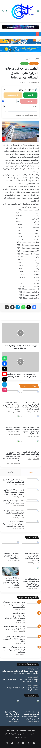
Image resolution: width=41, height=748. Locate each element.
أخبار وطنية (26, 59)
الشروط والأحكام (10, 734)
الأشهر (30, 472)
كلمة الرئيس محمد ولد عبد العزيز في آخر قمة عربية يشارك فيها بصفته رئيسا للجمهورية (13, 523)
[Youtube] (4, 374)
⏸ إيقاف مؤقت (12, 95)
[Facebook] (4, 363)
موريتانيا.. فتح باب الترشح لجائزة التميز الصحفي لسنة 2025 (30, 454)
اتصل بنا (23, 737)
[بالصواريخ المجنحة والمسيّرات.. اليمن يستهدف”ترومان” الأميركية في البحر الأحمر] (33, 616)
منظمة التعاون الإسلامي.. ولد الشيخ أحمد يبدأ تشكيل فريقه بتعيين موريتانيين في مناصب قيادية (30, 430)
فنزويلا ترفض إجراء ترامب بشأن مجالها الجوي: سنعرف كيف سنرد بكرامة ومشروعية (14, 604)
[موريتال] (20, 27)
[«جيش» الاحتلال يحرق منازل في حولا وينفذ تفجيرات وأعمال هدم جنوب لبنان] (30, 546)
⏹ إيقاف (29, 101)
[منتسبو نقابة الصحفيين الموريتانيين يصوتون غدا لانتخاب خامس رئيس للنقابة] (33, 639)
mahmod (34, 82)
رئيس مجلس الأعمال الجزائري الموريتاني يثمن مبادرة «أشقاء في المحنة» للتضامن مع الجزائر (30, 405)
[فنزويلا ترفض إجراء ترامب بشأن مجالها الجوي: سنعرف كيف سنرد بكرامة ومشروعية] (33, 605)
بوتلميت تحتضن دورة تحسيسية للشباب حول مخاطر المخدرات (12, 429)
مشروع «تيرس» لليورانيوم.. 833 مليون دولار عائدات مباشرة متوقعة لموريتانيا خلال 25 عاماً (11, 456)
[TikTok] (4, 379)
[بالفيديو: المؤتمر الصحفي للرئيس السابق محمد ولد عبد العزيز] (32, 503)
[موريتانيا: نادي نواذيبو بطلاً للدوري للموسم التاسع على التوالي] (32, 482)
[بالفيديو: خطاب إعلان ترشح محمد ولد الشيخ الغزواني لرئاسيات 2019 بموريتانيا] (32, 513)
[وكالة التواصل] (22, 11)
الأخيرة (10, 472)
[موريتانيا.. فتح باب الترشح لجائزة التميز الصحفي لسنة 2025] (30, 445)
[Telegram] (4, 384)
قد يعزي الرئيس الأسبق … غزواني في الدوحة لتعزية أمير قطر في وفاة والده (14, 649)
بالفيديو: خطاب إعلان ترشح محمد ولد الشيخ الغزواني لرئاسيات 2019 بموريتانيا (13, 513)
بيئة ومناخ (24, 63)
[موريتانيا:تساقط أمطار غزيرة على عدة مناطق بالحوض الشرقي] (33, 629)
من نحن (17, 737)
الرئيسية (34, 59)
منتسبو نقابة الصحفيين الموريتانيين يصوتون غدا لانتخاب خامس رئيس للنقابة (13, 638)
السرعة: (34, 106)
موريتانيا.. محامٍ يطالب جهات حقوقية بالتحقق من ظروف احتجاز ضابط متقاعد (11, 405)
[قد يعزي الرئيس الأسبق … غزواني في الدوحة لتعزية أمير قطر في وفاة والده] (33, 650)
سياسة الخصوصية (23, 734)
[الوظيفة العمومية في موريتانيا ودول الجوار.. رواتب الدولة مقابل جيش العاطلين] (10, 571)
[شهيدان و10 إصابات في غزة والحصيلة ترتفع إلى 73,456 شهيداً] (10, 546)
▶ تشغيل (30, 95)
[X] (4, 368)
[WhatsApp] (4, 358)
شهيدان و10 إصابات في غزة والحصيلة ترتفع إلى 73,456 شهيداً (11, 555)
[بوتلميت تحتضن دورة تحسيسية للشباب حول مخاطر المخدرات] (11, 420)
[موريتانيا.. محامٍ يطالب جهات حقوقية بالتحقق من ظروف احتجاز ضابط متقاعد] (11, 395)
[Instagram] (4, 389)
